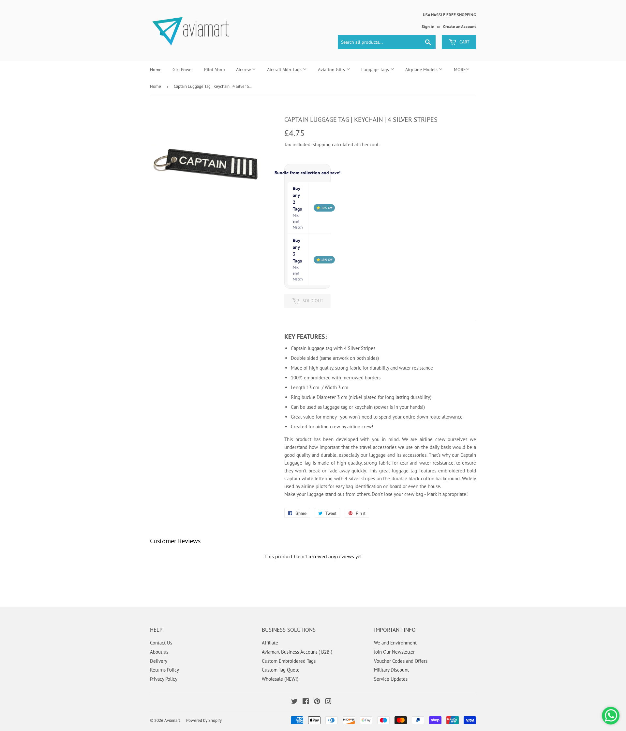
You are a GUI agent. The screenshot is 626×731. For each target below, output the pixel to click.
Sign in (428, 26)
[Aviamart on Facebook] (305, 702)
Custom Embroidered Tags (289, 661)
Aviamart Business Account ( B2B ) (297, 652)
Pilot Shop (214, 69)
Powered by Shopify (204, 720)
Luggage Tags (375, 69)
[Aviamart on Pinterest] (317, 702)
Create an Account (459, 26)
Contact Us (161, 643)
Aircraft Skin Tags (285, 69)
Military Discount (391, 670)
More (460, 69)
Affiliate (270, 643)
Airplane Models (422, 69)
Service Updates (391, 679)
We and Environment (395, 643)
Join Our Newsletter (394, 652)
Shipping (321, 144)
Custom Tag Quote (281, 670)
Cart (464, 42)
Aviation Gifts (332, 69)
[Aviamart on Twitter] (294, 702)
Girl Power (182, 69)
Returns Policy (164, 670)
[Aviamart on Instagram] (328, 702)
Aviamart (172, 720)
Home (155, 69)
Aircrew (244, 69)
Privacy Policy (163, 679)
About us (159, 652)
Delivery (158, 661)
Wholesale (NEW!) (280, 679)
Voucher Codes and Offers (400, 661)
